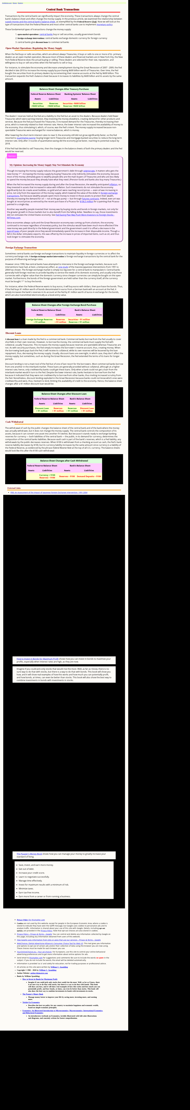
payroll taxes (13, 231)
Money (15, 3)
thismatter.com (36, 957)
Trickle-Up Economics (31, 1002)
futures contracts (90, 198)
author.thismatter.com (39, 973)
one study (63, 267)
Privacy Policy (46, 930)
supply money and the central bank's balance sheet (30, 21)
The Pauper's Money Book (29, 853)
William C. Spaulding (59, 967)
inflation (113, 184)
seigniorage (89, 170)
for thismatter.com (31, 920)
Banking (20, 3)
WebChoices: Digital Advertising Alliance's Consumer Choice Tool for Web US (50, 943)
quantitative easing (26, 138)
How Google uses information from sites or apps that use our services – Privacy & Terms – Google (59, 940)
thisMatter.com (7, 3)
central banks (46, 34)
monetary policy (104, 24)
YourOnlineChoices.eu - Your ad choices (34, 952)
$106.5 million (86, 201)
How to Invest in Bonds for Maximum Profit (38, 658)
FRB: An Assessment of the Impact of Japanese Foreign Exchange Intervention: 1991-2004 (48, 492)
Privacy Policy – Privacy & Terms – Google (34, 934)
